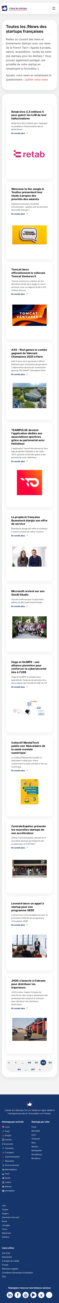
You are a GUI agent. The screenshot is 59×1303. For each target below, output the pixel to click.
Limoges (6, 1225)
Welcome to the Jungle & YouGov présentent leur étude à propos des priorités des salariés (27, 194)
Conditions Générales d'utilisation (17, 1272)
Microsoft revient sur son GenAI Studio (28, 593)
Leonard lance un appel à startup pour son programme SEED (27, 907)
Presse (5, 1265)
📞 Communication (11, 1156)
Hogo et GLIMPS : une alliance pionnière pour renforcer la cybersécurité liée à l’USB (28, 667)
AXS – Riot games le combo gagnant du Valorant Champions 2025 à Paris (29, 353)
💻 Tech (6, 1173)
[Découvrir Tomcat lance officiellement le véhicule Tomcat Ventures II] (29, 315)
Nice (33, 1142)
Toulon (5, 1209)
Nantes (34, 1146)
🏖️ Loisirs (6, 1182)
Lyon (33, 1135)
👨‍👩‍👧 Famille (7, 1139)
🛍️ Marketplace (9, 1169)
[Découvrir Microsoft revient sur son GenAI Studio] (29, 627)
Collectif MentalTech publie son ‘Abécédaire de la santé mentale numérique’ (28, 747)
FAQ (4, 1276)
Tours (4, 1229)
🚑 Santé (6, 1178)
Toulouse (35, 1138)
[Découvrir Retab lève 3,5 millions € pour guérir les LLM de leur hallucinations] (29, 154)
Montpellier (36, 1150)
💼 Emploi (6, 1135)
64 (19, 1069)
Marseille (35, 1131)
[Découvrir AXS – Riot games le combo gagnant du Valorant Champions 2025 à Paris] (29, 395)
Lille (4, 1205)
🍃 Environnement (10, 1165)
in (10, 1294)
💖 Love (6, 1127)
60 (29, 1062)
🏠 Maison (7, 1186)
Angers (5, 1213)
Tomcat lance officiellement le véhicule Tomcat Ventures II (28, 273)
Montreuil (6, 1233)
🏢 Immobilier (8, 1190)
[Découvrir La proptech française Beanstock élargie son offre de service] (29, 557)
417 (33, 1069)
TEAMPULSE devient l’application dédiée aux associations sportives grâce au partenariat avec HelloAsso (28, 436)
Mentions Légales (10, 1269)
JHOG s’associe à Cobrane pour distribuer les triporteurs (28, 984)
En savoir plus (18, 133)
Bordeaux (35, 1158)
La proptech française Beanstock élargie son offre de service (29, 520)
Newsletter (7, 1257)
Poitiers (5, 1237)
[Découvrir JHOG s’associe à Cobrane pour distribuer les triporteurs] (29, 1029)
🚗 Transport (8, 1152)
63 (50, 1062)
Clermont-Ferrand (10, 1217)
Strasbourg (36, 1154)
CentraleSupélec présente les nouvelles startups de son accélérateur (28, 830)
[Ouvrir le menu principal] (53, 8)
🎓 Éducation (8, 1161)
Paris (33, 1127)
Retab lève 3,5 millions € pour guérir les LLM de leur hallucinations (29, 115)
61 (36, 1062)
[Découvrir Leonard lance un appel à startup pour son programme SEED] (29, 946)
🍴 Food (6, 1131)
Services (6, 1253)
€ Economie (7, 1144)
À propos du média (10, 1261)
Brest (4, 1221)
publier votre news (36, 79)
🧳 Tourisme (8, 1148)
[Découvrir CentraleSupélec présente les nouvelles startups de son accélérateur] (29, 869)
